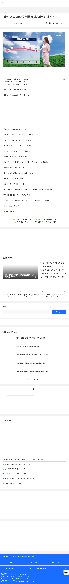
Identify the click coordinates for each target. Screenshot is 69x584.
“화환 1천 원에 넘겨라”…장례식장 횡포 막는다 (18, 464)
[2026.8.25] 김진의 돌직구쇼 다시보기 (16, 474)
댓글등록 (59, 312)
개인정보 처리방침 (33, 562)
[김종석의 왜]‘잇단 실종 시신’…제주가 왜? (28, 346)
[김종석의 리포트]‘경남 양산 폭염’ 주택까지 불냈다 (30, 363)
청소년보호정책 (56, 562)
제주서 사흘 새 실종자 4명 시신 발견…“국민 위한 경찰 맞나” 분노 (23, 478)
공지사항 (5, 557)
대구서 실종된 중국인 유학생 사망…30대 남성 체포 (30, 338)
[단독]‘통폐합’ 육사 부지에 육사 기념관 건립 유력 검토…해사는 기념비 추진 (23, 459)
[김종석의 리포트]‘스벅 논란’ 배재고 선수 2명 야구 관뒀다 (32, 371)
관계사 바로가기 (41, 568)
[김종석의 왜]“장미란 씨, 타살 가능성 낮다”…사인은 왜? (32, 355)
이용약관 (11, 562)
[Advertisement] (34, 536)
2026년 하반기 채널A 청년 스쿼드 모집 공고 (25, 556)
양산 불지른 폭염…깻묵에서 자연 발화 (15, 469)
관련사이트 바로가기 (8, 568)
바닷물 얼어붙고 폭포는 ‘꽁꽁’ (13, 483)
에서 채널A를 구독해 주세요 (23, 219)
